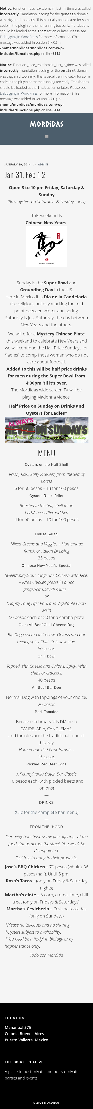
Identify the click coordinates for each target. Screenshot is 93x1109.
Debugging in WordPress (19, 36)
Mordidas (46, 124)
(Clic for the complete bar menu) (46, 812)
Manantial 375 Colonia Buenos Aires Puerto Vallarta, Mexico (26, 1034)
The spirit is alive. (25, 1062)
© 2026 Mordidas (46, 1102)
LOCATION (15, 1018)
